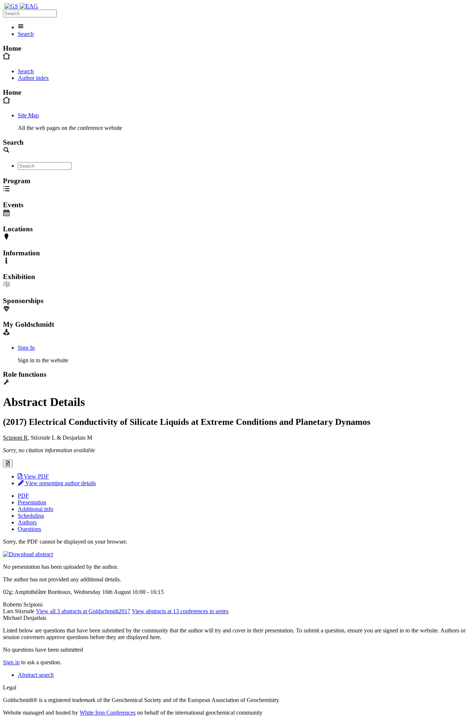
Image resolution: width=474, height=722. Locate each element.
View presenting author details (60, 483)
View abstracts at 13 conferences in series (180, 611)
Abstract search (36, 675)
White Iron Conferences (108, 712)
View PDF (35, 476)
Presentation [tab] (32, 502)
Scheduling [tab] (31, 516)
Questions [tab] (29, 529)
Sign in (11, 662)
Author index (33, 78)
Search (26, 34)
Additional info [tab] (35, 509)
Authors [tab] (27, 522)
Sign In (26, 348)
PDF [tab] (23, 496)
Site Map (28, 115)
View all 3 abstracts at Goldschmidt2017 (83, 611)
